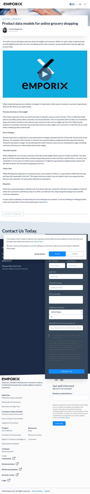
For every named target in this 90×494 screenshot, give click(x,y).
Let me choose (39, 254)
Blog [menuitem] (30, 430)
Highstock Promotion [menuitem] (10, 423)
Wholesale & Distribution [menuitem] (11, 402)
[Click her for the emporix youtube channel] (56, 380)
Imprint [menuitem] (47, 491)
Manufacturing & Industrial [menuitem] (12, 398)
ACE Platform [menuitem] (7, 430)
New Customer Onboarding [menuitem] (12, 418)
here (45, 202)
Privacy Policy (38, 241)
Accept (57, 254)
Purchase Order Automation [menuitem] (12, 414)
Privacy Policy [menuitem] (37, 491)
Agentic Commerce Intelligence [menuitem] (13, 439)
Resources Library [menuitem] (35, 435)
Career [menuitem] (4, 456)
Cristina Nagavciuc (15, 29)
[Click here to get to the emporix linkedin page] (61, 380)
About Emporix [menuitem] (7, 451)
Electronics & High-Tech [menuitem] (11, 406)
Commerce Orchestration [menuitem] (11, 435)
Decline (75, 254)
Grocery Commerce (13, 214)
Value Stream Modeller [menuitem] (10, 444)
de (80, 4)
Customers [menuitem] (32, 439)
